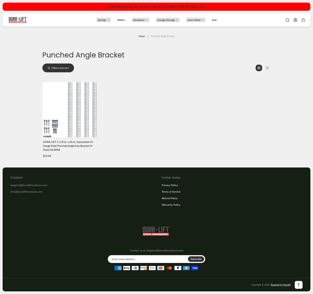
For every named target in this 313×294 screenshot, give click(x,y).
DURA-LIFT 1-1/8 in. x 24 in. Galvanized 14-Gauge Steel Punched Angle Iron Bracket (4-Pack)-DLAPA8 (68, 145)
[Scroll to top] (299, 285)
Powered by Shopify (281, 284)
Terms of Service (171, 191)
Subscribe (196, 259)
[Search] (287, 20)
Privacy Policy (170, 185)
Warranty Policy (171, 204)
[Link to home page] (156, 231)
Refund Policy (170, 198)
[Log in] (295, 20)
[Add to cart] (91, 89)
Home (142, 36)
